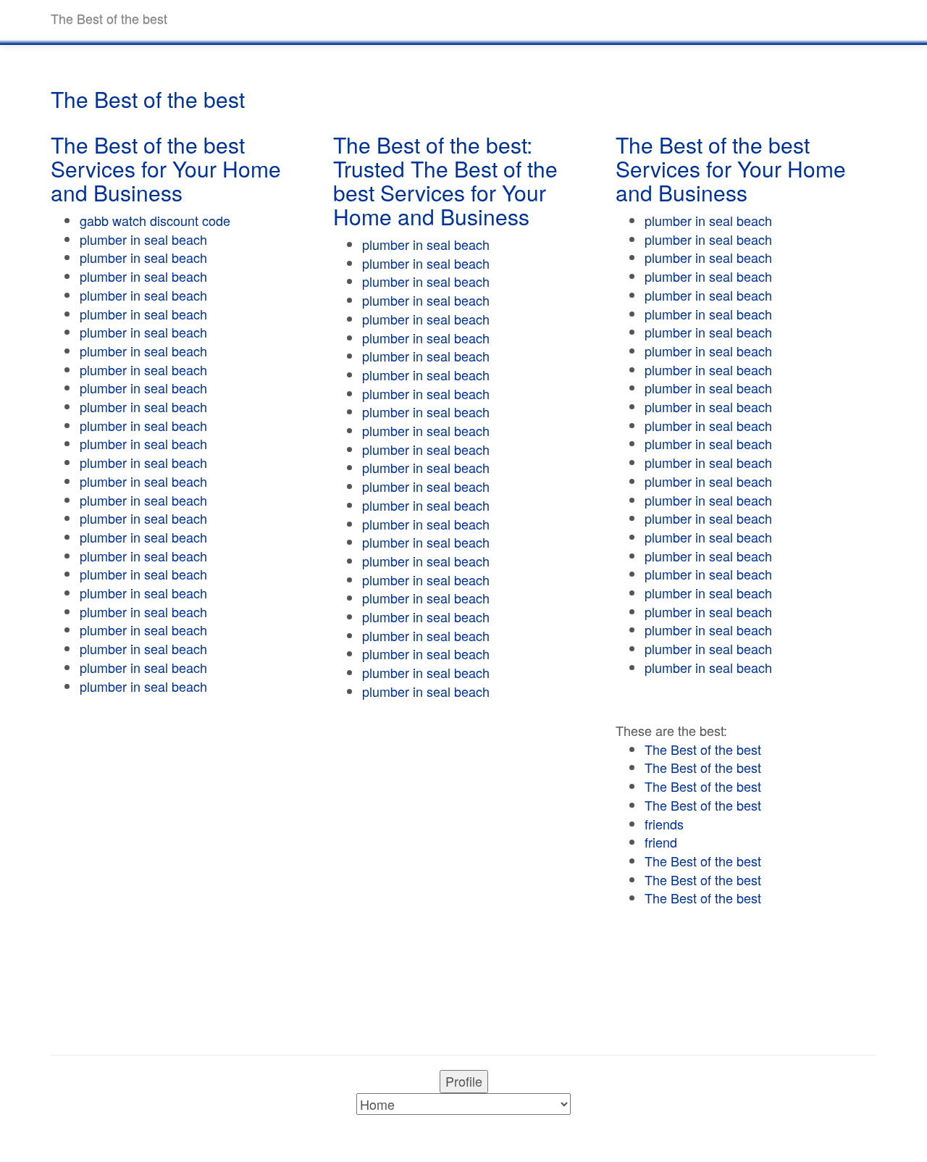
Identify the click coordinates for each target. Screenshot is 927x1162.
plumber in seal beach (143, 239)
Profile (463, 1080)
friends (664, 823)
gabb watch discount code (155, 220)
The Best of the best (703, 749)
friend (661, 841)
